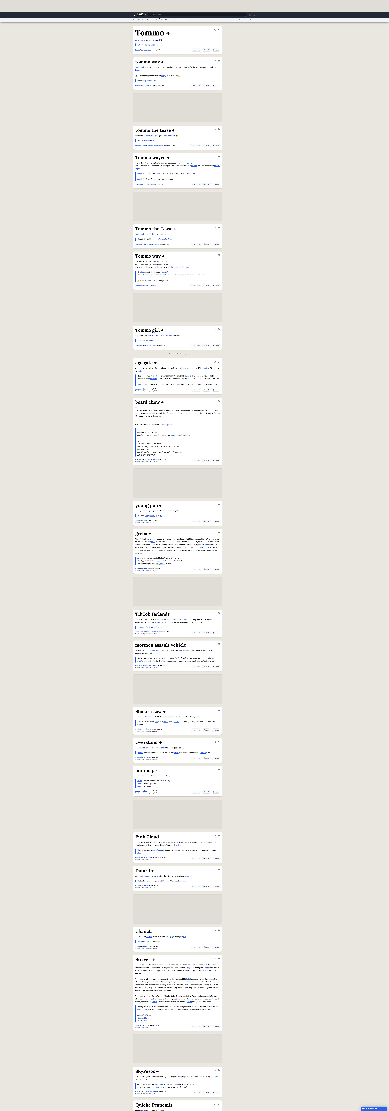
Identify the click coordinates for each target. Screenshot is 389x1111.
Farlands (157, 627)
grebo (137, 568)
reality (178, 845)
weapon (149, 937)
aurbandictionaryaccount (156, 146)
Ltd (165, 717)
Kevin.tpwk (148, 86)
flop (184, 937)
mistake (198, 717)
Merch (217, 50)
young (151, 515)
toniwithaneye (148, 857)
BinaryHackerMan (150, 460)
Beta (188, 979)
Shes (140, 340)
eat (196, 413)
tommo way (139, 86)
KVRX (153, 666)
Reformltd (148, 729)
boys (143, 272)
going (150, 881)
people (163, 76)
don (157, 1087)
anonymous (145, 885)
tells (151, 776)
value (217, 1076)
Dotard (137, 885)
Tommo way (139, 286)
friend (158, 173)
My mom (140, 941)
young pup (138, 520)
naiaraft (147, 286)
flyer (179, 1076)
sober (214, 842)
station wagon (155, 650)
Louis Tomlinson (141, 67)
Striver (137, 1025)
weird (159, 622)
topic (152, 747)
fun (146, 999)
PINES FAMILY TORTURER (154, 632)
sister (176, 752)
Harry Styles (153, 135)
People (140, 173)
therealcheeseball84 (150, 346)
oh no (140, 44)
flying (172, 937)
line (176, 658)
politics (154, 1001)
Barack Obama (144, 1018)
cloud (139, 853)
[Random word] (245, 14)
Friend (139, 780)
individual (145, 876)
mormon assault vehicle (142, 666)
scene (153, 542)
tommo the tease (140, 146)
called (153, 234)
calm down (183, 881)
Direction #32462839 (155, 244)
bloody (162, 563)
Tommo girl (138, 346)
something (188, 163)
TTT (171, 1006)
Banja (144, 389)
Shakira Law (138, 729)
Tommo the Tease (140, 244)
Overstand (138, 757)
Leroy (140, 752)
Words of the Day (138, 20)
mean (200, 547)
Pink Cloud (138, 857)
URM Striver (145, 1025)
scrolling (185, 619)
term (143, 650)
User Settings (251, 20)
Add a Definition (238, 20)
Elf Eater (146, 757)
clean (154, 435)
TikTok (150, 627)
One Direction (166, 335)
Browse (149, 20)
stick (188, 435)
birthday (153, 378)
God (158, 561)
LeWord (145, 791)
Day (154, 661)
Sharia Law (149, 717)
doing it (145, 80)
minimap (137, 791)
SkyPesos (138, 1092)
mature (207, 368)
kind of (181, 650)
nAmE (166, 234)
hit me (146, 941)
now (157, 563)
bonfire (164, 272)
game (188, 375)
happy (159, 850)
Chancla (137, 946)
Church (142, 661)
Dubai (166, 721)
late (165, 511)
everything (166, 776)
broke (137, 70)
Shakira (176, 721)
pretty (154, 850)
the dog (146, 520)
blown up (165, 881)
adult (156, 511)
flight (161, 1084)
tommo (150, 80)
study (208, 996)
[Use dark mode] (254, 14)
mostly (146, 776)
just (146, 515)
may (188, 967)
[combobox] (197, 15)
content (187, 368)
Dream (189, 1001)
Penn (145, 1009)
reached (142, 627)
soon (207, 544)
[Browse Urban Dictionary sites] (139, 14)
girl (138, 335)
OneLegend (150, 184)
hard (140, 1079)
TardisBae (145, 946)
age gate (138, 389)
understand (143, 747)
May (149, 280)
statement (161, 747)
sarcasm (194, 166)
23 (161, 515)
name (147, 135)
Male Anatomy (180, 20)
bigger (151, 40)
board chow (139, 460)
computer (183, 413)
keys (173, 435)
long (158, 876)
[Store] (250, 14)
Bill (139, 384)
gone (182, 982)
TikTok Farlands (140, 632)
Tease (153, 140)
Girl (154, 340)
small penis (140, 40)
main (171, 267)
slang (149, 539)
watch (140, 371)
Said (163, 622)
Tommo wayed (139, 184)
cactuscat (144, 568)
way (155, 80)
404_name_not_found (150, 1092)
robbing (203, 752)
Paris (167, 1084)
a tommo (153, 44)
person (144, 511)
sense (186, 876)
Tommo (137, 50)
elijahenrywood (146, 50)
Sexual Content (166, 20)
